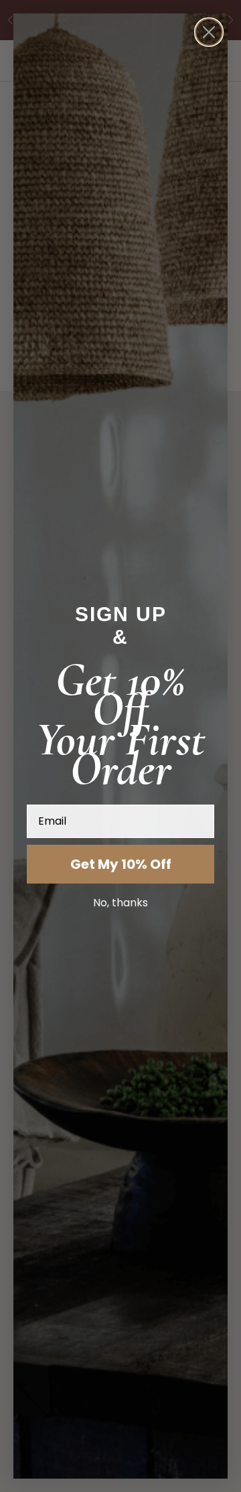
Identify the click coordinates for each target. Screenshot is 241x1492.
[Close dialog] (208, 32)
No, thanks (120, 902)
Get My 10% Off (120, 864)
